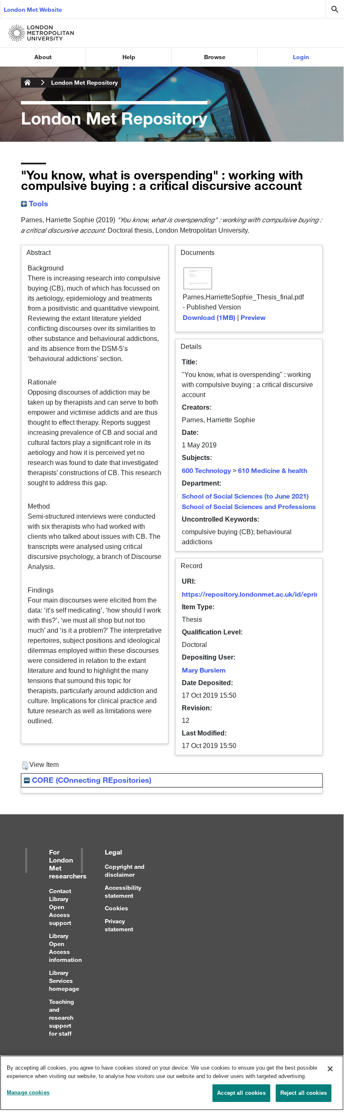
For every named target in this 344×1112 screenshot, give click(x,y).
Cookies (116, 908)
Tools (37, 203)
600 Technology (206, 470)
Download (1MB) (209, 317)
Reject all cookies (303, 1093)
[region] (172, 1082)
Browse (214, 56)
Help (128, 56)
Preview (253, 317)
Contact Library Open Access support (60, 907)
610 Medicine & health (272, 470)
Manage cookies (28, 1092)
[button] (25, 765)
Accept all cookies (241, 1093)
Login (301, 56)
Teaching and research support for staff (61, 1017)
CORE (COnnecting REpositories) (90, 780)
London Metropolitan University (27, 83)
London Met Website (33, 9)
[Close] (330, 1069)
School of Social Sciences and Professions (249, 506)
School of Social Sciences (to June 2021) (245, 496)
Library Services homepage (64, 980)
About (43, 56)
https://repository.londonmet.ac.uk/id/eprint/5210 (260, 594)
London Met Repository (84, 82)
